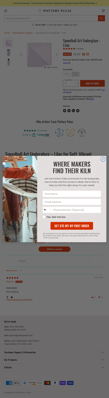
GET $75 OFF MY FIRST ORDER (71, 226)
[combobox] (47, 210)
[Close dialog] (103, 159)
